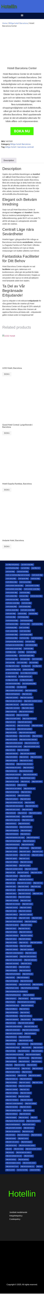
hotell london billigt (10, 617)
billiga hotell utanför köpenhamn (27, 732)
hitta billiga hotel (37, 666)
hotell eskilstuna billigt (31, 645)
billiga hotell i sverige (25, 865)
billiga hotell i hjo (24, 942)
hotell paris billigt (24, 596)
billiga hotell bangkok (37, 1051)
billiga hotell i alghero (11, 967)
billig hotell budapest (26, 1141)
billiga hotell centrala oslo (31, 1026)
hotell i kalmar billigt (25, 631)
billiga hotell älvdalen (11, 1061)
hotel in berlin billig (37, 659)
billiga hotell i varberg (37, 855)
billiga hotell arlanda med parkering (14, 1054)
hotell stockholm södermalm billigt (14, 585)
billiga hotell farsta (24, 1009)
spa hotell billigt (25, 568)
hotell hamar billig (24, 638)
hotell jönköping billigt (11, 627)
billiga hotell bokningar (36, 1044)
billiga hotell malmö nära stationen (14, 806)
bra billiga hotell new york (25, 676)
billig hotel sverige (18, 1148)
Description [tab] (9, 160)
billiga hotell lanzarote (24, 823)
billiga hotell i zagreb (25, 851)
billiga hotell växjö (10, 729)
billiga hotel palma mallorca (12, 1072)
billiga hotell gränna (37, 984)
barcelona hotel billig (22, 1169)
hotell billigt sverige (10, 652)
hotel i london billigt (22, 662)
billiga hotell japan (24, 848)
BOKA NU (22, 131)
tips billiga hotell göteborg (12, 564)
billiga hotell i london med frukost (14, 921)
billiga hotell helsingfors (23, 977)
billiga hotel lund (22, 1075)
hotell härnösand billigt (11, 638)
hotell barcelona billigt (11, 655)
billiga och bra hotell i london (13, 718)
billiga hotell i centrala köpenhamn (14, 953)
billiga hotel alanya (23, 1117)
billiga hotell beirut (38, 1047)
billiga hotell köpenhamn (33, 837)
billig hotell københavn (23, 1135)
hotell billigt (21, 652)
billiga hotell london (27, 816)
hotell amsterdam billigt (11, 659)
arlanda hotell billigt (35, 1169)
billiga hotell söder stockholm (28, 753)
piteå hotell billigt (10, 571)
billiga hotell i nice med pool (13, 904)
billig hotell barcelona (11, 1145)
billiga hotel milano (10, 1075)
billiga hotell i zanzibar (11, 851)
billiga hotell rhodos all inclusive (24, 764)
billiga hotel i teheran (11, 1086)
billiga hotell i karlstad (11, 932)
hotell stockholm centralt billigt (31, 589)
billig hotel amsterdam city (27, 1166)
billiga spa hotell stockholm (26, 711)
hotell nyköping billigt (11, 606)
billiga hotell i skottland (11, 876)
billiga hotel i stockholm (25, 1086)
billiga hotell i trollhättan (12, 862)
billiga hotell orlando (37, 781)
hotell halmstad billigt (37, 638)
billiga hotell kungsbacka (12, 830)
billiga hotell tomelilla (25, 736)
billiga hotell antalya (36, 1058)
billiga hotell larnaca (11, 823)
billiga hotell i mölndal (25, 907)
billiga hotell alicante (24, 1061)
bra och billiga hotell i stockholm (29, 673)
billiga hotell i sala (10, 883)
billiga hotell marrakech (23, 795)
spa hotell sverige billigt (27, 564)
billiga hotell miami (10, 795)
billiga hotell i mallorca (11, 914)
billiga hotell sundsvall (11, 739)
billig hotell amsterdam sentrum (27, 1145)
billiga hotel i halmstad (26, 1100)
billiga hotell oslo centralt (12, 781)
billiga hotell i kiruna (11, 928)
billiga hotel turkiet (31, 1065)
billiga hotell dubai (37, 1019)
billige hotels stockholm (12, 697)
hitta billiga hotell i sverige (12, 666)
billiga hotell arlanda (11, 1058)
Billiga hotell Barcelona (18, 23)
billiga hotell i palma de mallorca (26, 890)
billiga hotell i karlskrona (25, 932)
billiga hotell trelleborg (11, 736)
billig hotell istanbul (10, 1138)
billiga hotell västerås (11, 732)
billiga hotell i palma (11, 893)
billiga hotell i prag (35, 886)
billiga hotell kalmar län (27, 844)
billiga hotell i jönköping (24, 939)
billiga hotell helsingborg (12, 981)
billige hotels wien (27, 694)
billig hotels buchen (28, 1128)
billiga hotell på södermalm (30, 774)
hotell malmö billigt (10, 613)
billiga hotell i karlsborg (26, 935)
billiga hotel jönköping (11, 1082)
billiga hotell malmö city (31, 806)
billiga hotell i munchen (11, 907)
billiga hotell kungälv (26, 830)
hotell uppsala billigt (23, 578)
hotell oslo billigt (25, 599)
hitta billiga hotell (26, 666)
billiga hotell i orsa (37, 893)
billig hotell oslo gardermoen (13, 1131)
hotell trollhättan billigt (11, 582)
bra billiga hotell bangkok (26, 680)
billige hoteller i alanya (27, 708)
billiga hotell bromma (11, 1037)
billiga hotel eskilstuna (11, 1114)
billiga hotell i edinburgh (11, 949)
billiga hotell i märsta (11, 911)
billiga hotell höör (10, 977)
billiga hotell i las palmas (12, 925)
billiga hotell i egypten (25, 946)
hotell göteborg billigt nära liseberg (14, 641)
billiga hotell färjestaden (12, 1012)
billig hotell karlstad (36, 1135)
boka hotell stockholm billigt (13, 683)
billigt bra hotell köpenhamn (12, 694)
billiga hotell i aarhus (24, 967)
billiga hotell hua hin (27, 974)
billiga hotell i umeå (24, 858)
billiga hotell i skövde (36, 872)
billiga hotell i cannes (31, 953)
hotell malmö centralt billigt (27, 610)
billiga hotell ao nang (24, 1058)
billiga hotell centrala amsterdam (14, 1033)
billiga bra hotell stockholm (33, 1121)
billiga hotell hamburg (11, 984)
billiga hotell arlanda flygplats (33, 1054)
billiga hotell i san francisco (26, 879)
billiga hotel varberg (19, 1065)
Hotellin (9, 6)
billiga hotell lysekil (10, 813)
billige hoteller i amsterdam (12, 708)
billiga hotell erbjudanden (12, 1019)
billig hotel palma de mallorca (24, 1152)
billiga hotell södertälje (23, 750)
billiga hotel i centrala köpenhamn (14, 1103)
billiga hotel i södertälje (11, 1089)
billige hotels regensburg (26, 697)
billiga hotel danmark (25, 1114)
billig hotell (8, 1148)
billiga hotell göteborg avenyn (13, 995)
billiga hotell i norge (25, 900)
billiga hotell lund (22, 813)
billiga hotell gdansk (35, 998)
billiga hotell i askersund (30, 960)
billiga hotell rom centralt (26, 760)
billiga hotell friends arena (12, 1005)
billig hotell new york (28, 1131)
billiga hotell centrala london (13, 1030)
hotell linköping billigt (23, 617)
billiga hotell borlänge (11, 1040)
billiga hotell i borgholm (11, 956)
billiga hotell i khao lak (24, 928)
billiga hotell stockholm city (31, 743)
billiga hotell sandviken (11, 760)
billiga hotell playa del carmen (13, 767)
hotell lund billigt (22, 613)
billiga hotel (33, 1117)
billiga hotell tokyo (37, 736)
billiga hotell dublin (25, 1019)
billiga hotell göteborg (28, 995)
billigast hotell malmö (11, 711)
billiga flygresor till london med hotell (15, 1121)
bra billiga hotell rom (11, 676)
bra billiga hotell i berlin (11, 680)
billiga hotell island (36, 848)
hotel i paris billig (10, 662)
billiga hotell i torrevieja (26, 862)
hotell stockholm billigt (11, 592)
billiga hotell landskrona (25, 827)
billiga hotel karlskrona (25, 1079)
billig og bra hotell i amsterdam (13, 1128)
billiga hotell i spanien (23, 872)
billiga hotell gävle (10, 1002)
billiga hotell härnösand (26, 981)
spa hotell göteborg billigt (12, 568)
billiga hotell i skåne (25, 876)
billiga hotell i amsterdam (12, 963)
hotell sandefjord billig (11, 596)
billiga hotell (9, 1065)
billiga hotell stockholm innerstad (14, 743)
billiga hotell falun (25, 1012)
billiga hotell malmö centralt (12, 809)
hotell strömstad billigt (25, 582)
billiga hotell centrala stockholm (13, 1026)
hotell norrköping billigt (24, 606)
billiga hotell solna (10, 750)
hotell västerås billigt (37, 575)
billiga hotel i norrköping (12, 1093)
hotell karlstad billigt (37, 624)
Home (4, 23)
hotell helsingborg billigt (26, 634)
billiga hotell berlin (26, 1047)
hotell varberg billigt (11, 578)
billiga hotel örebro (26, 1072)
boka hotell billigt (10, 687)
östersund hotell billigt (22, 571)
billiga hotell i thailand (11, 865)
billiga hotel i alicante (25, 1107)
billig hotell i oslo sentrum (12, 1141)
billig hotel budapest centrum (13, 1162)
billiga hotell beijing (10, 1051)
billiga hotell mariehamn (12, 799)
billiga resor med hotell (22, 715)
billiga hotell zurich (10, 722)
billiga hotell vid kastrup (23, 725)
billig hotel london (28, 1155)
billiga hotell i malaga (11, 918)
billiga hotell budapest (30, 1033)
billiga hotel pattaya (37, 1068)
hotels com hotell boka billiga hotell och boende (17, 575)
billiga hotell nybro (10, 785)
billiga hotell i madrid (24, 918)
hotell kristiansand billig (26, 620)
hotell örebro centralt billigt (12, 603)
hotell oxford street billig (12, 599)
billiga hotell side (24, 757)
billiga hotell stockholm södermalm (28, 739)
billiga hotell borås (10, 1044)
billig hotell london (10, 1135)
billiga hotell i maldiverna (26, 914)
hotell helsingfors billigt (11, 634)
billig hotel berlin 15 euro (12, 1166)
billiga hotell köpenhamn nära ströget (15, 837)
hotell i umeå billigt (24, 627)
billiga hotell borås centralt (25, 1040)
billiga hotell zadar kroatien (24, 722)
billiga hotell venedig (37, 725)
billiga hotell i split (10, 872)
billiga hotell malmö (27, 809)
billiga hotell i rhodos (23, 886)
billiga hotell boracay (23, 1044)
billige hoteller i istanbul (27, 704)
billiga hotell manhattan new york (14, 802)
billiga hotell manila (25, 799)
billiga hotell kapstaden (28, 841)
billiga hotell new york (29, 788)
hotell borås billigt (28, 648)
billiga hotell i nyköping (24, 897)
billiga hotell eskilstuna (25, 1016)
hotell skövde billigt (24, 592)
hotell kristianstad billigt (12, 620)
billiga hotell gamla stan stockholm (26, 1002)
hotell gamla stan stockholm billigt (14, 645)
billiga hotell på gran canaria (27, 778)
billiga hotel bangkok (11, 1117)
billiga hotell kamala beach (12, 844)
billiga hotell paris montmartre (13, 774)
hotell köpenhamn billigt (12, 624)
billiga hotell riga (10, 764)
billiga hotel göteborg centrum (13, 1110)
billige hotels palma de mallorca (13, 701)
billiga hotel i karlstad (26, 1093)
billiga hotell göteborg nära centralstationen (16, 991)
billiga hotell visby (10, 725)
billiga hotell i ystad (37, 851)
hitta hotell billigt (34, 662)
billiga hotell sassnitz (36, 757)
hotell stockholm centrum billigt (13, 589)
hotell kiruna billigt (25, 624)
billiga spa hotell (10, 715)
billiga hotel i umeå (37, 1082)
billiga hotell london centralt (12, 816)
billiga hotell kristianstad (12, 834)
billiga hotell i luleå (36, 918)
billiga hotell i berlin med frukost (28, 956)
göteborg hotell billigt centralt (13, 669)
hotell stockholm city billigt (32, 585)
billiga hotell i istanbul (11, 942)
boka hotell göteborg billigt (29, 683)
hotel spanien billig (25, 659)
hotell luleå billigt (33, 613)
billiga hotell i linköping (30, 921)
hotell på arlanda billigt (36, 596)
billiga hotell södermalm (12, 753)
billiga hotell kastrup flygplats (13, 841)
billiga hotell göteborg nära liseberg (29, 988)
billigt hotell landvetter (31, 690)
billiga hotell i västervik (11, 855)
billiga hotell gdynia (23, 998)
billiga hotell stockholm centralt (13, 746)
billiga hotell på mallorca (12, 778)
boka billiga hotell (21, 687)
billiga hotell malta (29, 802)
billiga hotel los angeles (34, 1075)
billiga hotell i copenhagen (27, 949)
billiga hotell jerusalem (11, 848)
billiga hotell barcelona (23, 1051)
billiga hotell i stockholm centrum (14, 869)
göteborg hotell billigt (28, 669)
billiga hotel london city (11, 1079)
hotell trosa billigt (35, 578)
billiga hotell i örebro (11, 897)
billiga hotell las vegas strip (12, 820)
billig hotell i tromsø (23, 1138)
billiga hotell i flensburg (11, 946)
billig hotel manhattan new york (13, 1155)
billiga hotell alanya (36, 1061)
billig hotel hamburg (11, 1159)
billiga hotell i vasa (24, 855)
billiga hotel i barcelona (11, 1107)
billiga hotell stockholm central (31, 746)
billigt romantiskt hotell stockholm (14, 690)
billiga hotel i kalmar (11, 1096)
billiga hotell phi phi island (26, 771)
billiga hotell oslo (25, 781)
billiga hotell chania (10, 1023)
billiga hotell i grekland (36, 942)
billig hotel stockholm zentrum (33, 1148)
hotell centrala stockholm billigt (13, 648)
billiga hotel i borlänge (30, 1103)
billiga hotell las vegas (27, 820)
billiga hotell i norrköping (12, 900)
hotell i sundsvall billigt (11, 631)
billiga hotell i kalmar (11, 939)
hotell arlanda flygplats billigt (26, 655)
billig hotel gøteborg (23, 1159)
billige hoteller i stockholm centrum (33, 701)
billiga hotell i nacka (27, 904)
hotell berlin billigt (31, 652)
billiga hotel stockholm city (12, 1068)
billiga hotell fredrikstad (27, 1005)
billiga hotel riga (26, 1068)
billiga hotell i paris (10, 890)
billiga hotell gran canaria (12, 988)
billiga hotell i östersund (24, 893)
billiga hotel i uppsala (25, 1082)
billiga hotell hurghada (11, 970)
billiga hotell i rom (38, 883)
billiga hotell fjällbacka (11, 1009)
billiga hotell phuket (28, 767)
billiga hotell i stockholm (31, 869)
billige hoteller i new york (12, 704)
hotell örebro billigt (26, 603)
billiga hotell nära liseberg (12, 792)
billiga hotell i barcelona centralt (19, 147)
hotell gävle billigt (30, 641)
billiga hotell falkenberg (11, 1016)
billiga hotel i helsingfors (12, 1100)
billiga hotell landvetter (11, 827)
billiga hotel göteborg (29, 1110)
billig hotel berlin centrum (29, 1162)
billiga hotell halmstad (24, 984)
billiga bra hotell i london (28, 1124)
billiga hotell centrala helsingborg (30, 1030)
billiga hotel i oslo (24, 1089)
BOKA (7, 374)
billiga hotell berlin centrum (12, 1047)
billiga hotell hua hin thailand (13, 974)
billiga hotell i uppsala (11, 858)
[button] (22, 15)
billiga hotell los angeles (35, 813)
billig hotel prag (9, 1152)
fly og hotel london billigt (12, 673)
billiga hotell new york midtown (13, 788)
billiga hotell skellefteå (11, 757)
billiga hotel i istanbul (24, 1096)
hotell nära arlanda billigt (12, 610)
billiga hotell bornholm (24, 1037)
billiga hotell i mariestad (25, 911)
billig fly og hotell (10, 1169)
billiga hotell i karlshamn (12, 935)
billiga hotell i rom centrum (24, 883)
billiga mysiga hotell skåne (29, 718)
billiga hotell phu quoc (11, 771)
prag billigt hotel (36, 568)
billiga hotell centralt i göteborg (25, 1023)
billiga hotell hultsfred (25, 970)
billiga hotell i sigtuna (11, 879)
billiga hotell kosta (25, 834)
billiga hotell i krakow (26, 925)
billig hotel (39, 1166)
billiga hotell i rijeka (10, 886)
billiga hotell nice (22, 785)
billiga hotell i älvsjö (26, 963)
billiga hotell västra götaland (24, 729)
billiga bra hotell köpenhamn (13, 1124)
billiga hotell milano (26, 792)
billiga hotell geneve (11, 998)
